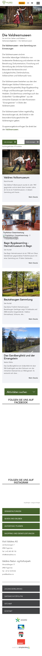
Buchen (21, 3)
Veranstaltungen (12, 511)
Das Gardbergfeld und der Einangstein (19, 357)
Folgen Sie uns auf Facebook (21, 401)
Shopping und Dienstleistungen (19, 533)
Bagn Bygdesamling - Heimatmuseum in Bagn (18, 244)
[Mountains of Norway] (21, 634)
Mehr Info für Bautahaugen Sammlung (30, 319)
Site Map (8, 604)
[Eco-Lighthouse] (21, 627)
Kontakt (8, 611)
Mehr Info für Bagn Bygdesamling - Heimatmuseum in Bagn (30, 263)
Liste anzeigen (8, 142)
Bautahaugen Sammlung (18, 299)
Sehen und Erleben (13, 519)
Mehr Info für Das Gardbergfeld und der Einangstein (30, 378)
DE (28, 3)
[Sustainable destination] (21, 620)
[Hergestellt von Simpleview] (21, 647)
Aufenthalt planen (13, 526)
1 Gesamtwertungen (11, 239)
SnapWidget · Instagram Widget (32, 502)
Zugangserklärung (13, 589)
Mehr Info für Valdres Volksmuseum (30, 197)
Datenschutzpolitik (13, 596)
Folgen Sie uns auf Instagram (21, 481)
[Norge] (21, 642)
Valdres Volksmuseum (16, 177)
